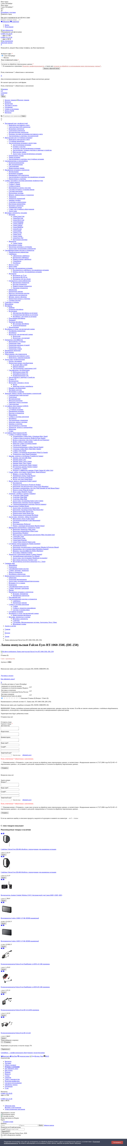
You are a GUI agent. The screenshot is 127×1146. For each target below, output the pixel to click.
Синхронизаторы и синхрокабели (16, 161)
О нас (7, 1088)
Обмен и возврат (10, 1065)
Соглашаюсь (117, 1142)
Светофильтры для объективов (19, 370)
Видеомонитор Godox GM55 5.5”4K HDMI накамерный (20, 941)
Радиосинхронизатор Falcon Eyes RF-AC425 (16, 1033)
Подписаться (5, 1049)
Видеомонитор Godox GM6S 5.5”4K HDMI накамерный (20, 918)
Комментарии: (6, 737)
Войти (7, 25)
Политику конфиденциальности (33, 66)
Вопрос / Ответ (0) (42, 698)
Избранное (6, 21)
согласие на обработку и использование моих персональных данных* (77, 66)
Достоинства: (5, 726)
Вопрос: (4, 782)
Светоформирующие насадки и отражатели (19, 250)
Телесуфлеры (9, 352)
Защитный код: (6, 753)
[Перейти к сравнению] (3, 833)
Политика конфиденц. (12, 1081)
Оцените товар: (7, 724)
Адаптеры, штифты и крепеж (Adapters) (22, 493)
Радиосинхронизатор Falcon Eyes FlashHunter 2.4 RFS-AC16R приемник (25, 964)
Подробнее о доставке (8, 12)
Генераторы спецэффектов (14, 340)
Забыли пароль (49, 1125)
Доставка (8, 1063)
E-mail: (3, 747)
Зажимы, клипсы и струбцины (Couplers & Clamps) (26, 456)
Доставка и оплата (11, 105)
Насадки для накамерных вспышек (20, 268)
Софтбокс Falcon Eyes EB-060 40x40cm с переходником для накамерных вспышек (28, 849)
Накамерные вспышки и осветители (17, 170)
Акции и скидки (10, 626)
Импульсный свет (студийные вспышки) (18, 138)
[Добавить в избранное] (2, 833)
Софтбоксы (12, 254)
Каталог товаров (10, 100)
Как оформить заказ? (8, 679)
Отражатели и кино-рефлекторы (20, 281)
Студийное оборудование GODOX (16, 406)
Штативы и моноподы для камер (16, 213)
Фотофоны (8, 306)
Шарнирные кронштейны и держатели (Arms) (24, 527)
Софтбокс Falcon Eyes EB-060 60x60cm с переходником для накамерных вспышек (28, 872)
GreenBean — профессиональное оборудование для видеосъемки (23, 1052)
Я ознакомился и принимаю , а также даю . (52, 66)
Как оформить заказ (11, 1068)
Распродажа (9, 103)
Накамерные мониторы (13, 350)
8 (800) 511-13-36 (6, 37)
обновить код (26, 755)
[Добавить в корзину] (4, 854)
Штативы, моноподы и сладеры (19, 617)
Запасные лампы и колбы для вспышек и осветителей (23, 393)
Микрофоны (9, 304)
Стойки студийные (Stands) (18, 434)
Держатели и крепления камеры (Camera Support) (25, 554)
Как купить (9, 1070)
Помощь (7, 1072)
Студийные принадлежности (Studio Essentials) (24, 543)
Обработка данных (11, 1084)
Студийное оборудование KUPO (16, 433)
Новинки (8, 102)
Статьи (7, 1076)
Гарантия (8, 1077)
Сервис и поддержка (12, 109)
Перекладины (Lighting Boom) (19, 506)
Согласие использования (13, 1083)
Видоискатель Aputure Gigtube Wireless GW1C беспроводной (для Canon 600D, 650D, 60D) (31, 895)
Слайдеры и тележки (12, 302)
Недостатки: (5, 731)
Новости (8, 1074)
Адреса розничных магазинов (15, 1109)
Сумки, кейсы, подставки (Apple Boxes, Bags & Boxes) (27, 472)
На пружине (13, 311)
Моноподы (12, 241)
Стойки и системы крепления (19, 604)
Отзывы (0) (4, 655)
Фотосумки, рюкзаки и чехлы (19, 383)
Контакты (8, 112)
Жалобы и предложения (13, 1107)
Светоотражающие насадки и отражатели (23, 599)
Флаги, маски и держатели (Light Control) (23, 481)
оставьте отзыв (8, 1121)
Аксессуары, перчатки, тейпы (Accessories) (23, 517)
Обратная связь (10, 1106)
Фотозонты (12, 273)
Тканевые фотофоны (16, 322)
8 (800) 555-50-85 (6, 34)
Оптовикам (9, 107)
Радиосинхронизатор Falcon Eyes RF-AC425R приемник (20, 1010)
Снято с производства (12, 1079)
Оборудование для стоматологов (16, 354)
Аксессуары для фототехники (15, 359)
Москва (6, 58)
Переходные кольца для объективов (21, 363)
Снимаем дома (10, 563)
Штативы (12, 214)
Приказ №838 (9, 111)
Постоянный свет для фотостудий (16, 123)
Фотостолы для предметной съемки (21, 334)
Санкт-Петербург (9, 56)
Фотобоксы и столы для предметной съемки (20, 329)
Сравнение (15, 21)
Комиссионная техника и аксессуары (17, 576)
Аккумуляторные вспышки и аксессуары (23, 143)
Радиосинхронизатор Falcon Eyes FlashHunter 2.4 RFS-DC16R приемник (25, 987)
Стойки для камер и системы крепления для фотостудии (24, 180)
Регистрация (9, 27)
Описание (24, 698)
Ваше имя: (5, 743)
